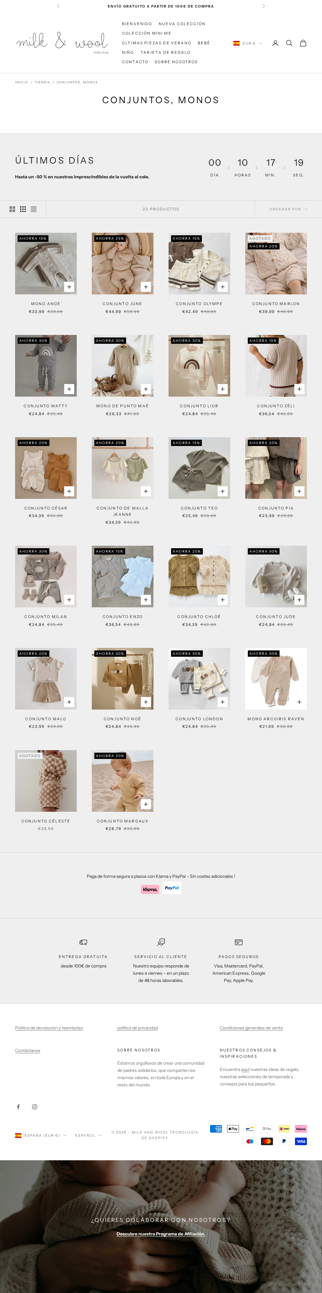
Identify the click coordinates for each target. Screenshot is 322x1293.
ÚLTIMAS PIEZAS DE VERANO (157, 43)
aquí (245, 1069)
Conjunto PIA (276, 508)
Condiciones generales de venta (251, 1028)
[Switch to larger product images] (12, 209)
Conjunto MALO (45, 718)
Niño (128, 52)
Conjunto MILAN (45, 616)
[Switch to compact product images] (33, 209)
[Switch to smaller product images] (23, 209)
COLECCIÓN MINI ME (147, 33)
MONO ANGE (46, 303)
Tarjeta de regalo (166, 52)
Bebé (204, 43)
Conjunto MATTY (46, 406)
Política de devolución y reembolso (49, 1028)
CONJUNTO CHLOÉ (199, 616)
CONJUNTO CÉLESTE (46, 821)
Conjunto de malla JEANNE (123, 511)
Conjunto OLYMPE (199, 303)
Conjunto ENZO (123, 616)
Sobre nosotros (176, 61)
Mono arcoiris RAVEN (275, 718)
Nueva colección (182, 23)
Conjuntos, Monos (77, 82)
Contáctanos (27, 1050)
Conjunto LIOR (199, 406)
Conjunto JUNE (122, 303)
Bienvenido (137, 23)
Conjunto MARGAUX (123, 821)
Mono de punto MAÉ (122, 406)
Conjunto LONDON (199, 718)
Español (85, 1135)
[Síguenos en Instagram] (34, 1107)
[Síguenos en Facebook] (18, 1107)
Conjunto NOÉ (123, 718)
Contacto (135, 61)
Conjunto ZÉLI (276, 406)
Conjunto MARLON (276, 303)
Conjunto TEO (199, 508)
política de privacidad (137, 1028)
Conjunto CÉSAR (46, 508)
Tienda (42, 82)
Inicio (21, 82)
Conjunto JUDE (276, 616)
